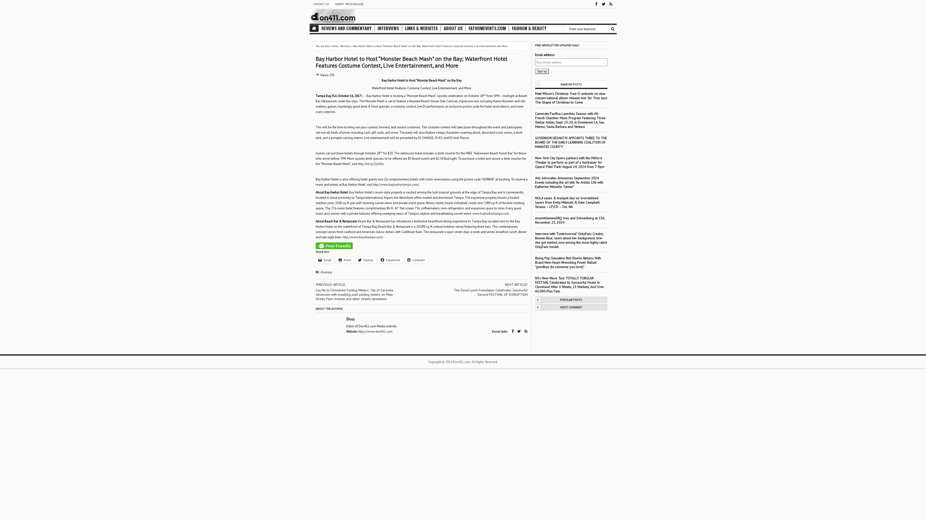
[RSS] (610, 3)
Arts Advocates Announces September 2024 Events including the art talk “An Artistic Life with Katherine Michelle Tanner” (569, 182)
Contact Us (321, 4)
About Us (453, 28)
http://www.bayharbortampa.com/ (396, 185)
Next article (515, 284)
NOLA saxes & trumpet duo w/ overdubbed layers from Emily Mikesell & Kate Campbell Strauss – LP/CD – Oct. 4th (567, 202)
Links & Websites (421, 28)
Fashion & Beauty (529, 28)
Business (326, 272)
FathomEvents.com (487, 28)
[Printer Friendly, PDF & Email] (334, 245)
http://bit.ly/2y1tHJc (371, 164)
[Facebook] (596, 3)
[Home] (314, 28)
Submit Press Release (349, 4)
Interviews (388, 28)
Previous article (331, 284)
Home (334, 46)
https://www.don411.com (375, 331)
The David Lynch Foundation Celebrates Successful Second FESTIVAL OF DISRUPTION (491, 292)
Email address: (545, 55)
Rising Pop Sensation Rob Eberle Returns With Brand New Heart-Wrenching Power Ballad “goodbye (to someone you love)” (568, 262)
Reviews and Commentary (346, 28)
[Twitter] (603, 3)
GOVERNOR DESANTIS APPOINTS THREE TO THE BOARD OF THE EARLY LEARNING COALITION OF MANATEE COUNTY (571, 142)
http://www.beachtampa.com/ (363, 237)
